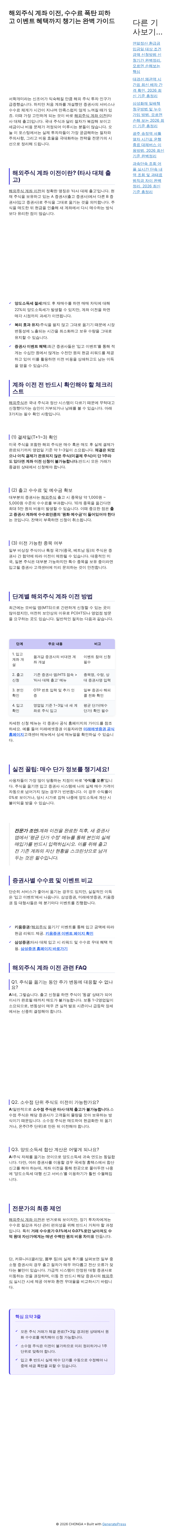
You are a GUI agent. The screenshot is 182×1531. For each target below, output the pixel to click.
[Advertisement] (62, 63)
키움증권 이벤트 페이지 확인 (69, 933)
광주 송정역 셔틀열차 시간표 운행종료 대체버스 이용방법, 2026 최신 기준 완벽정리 (148, 144)
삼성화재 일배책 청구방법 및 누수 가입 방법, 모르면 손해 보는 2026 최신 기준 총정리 (148, 114)
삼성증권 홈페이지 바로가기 (44, 948)
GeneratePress (114, 1524)
